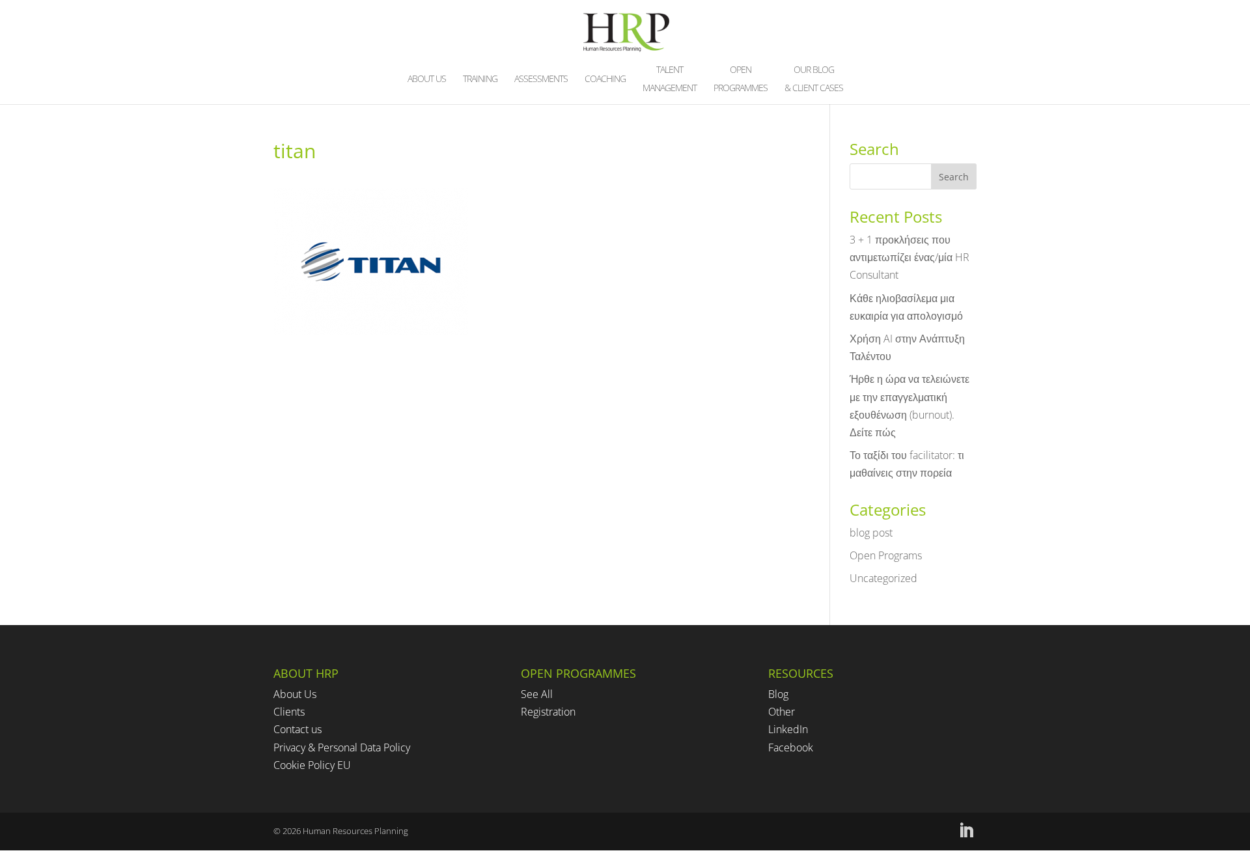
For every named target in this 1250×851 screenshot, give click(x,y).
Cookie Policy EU (312, 765)
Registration (548, 712)
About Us (294, 694)
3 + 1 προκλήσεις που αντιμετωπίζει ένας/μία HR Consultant (909, 257)
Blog (778, 694)
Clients (289, 712)
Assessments (541, 79)
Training (480, 79)
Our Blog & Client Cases (814, 79)
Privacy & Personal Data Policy (341, 747)
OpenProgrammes (741, 79)
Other (781, 712)
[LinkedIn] (966, 831)
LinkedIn (788, 729)
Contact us (297, 729)
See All (537, 694)
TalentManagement (670, 79)
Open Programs (886, 555)
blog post (871, 532)
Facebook (790, 747)
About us (427, 79)
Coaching (605, 79)
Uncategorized (883, 578)
